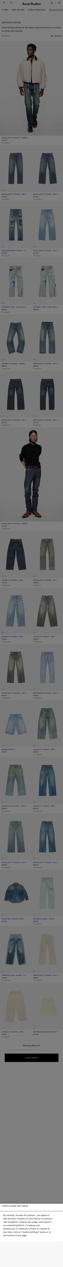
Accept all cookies (31, 1261)
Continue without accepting (32, 1254)
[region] (31, 1235)
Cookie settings (31, 1247)
